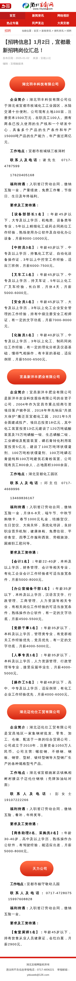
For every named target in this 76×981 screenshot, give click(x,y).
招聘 (69, 30)
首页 (12, 15)
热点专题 (12, 23)
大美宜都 (63, 23)
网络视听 (63, 15)
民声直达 (38, 23)
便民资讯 (59, 30)
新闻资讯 (38, 15)
